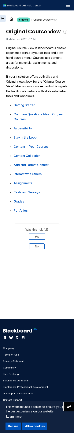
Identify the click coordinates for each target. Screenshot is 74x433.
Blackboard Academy (15, 380)
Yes (37, 236)
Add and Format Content (31, 165)
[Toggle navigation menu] (68, 5)
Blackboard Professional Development (25, 387)
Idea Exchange (11, 374)
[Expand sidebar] (3, 18)
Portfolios (21, 210)
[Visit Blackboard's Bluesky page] (11, 338)
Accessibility (23, 128)
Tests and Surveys (27, 192)
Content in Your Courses (31, 146)
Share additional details (37, 265)
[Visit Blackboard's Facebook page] (5, 338)
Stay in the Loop (25, 137)
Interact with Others (28, 174)
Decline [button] (13, 426)
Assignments (23, 183)
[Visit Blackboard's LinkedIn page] (17, 338)
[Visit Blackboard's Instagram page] (23, 338)
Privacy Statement (13, 361)
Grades (19, 201)
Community (9, 367)
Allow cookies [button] (35, 426)
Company (8, 348)
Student (23, 19)
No (37, 246)
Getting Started (24, 105)
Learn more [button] (14, 416)
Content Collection (27, 156)
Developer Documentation (18, 393)
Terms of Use (11, 354)
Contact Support (12, 400)
